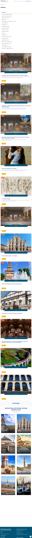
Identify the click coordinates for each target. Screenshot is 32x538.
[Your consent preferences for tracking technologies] (30, 536)
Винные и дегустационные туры (7, 41)
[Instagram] (3, 535)
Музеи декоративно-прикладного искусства (9, 21)
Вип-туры (3, 33)
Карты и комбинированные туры (7, 14)
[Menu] (30, 1)
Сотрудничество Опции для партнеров (22, 534)
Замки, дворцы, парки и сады (6, 46)
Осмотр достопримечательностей (7, 48)
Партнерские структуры (19, 533)
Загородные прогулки (5, 31)
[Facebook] (1, 535)
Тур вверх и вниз (4, 24)
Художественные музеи (5, 17)
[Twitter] (4, 535)
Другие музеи (4, 19)
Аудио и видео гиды (5, 38)
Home (1, 4)
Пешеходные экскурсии (5, 26)
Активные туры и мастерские (6, 36)
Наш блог (1, 532)
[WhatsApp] (14, 1)
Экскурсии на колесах (5, 29)
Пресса (1, 531)
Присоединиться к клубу (20, 530)
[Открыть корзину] (25, 1)
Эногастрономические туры (6, 43)
